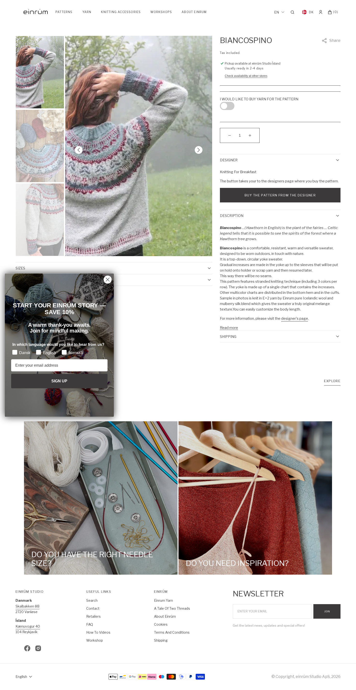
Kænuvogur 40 (27, 626)
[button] (294, 12)
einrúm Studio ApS (313, 676)
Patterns (64, 12)
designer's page (294, 318)
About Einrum (194, 12)
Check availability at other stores (246, 76)
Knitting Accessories (121, 12)
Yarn (87, 12)
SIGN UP (59, 381)
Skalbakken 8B (27, 606)
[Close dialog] (107, 279)
